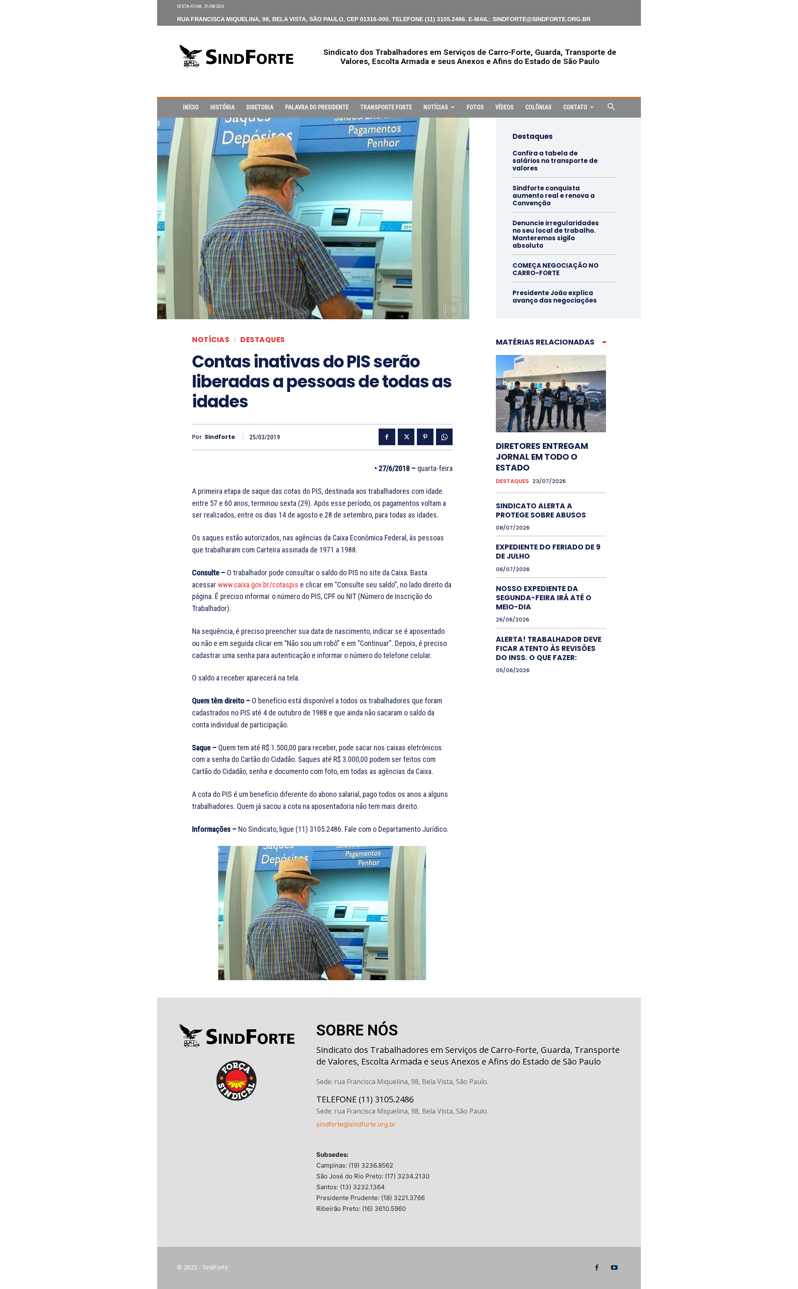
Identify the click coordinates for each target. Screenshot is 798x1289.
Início (191, 107)
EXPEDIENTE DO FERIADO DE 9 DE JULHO (548, 551)
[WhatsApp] (444, 437)
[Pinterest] (425, 437)
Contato (575, 107)
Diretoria (259, 107)
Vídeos (504, 107)
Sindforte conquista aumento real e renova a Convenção (553, 195)
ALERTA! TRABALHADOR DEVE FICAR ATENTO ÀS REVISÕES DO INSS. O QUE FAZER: (548, 648)
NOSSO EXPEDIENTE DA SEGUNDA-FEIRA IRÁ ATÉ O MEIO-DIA (543, 598)
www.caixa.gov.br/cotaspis (258, 584)
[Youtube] (614, 1267)
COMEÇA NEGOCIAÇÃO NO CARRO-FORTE (555, 269)
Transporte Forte (386, 107)
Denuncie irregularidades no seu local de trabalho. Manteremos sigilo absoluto (555, 234)
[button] (611, 108)
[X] (406, 437)
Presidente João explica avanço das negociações (554, 296)
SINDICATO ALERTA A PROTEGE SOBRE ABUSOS (541, 510)
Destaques (262, 339)
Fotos (475, 107)
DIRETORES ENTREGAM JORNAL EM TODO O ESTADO (542, 456)
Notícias (436, 107)
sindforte (219, 437)
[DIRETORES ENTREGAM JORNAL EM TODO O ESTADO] (551, 393)
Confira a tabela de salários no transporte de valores (555, 161)
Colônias (538, 107)
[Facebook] (387, 437)
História (222, 107)
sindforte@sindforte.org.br (356, 1124)
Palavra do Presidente (317, 107)
